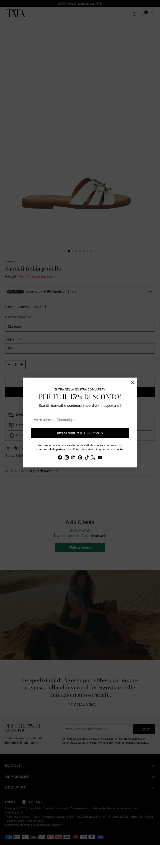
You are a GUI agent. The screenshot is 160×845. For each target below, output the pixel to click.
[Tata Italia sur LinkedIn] (73, 458)
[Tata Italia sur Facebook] (60, 458)
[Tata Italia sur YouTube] (100, 458)
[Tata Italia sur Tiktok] (86, 458)
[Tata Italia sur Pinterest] (80, 458)
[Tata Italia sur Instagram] (66, 458)
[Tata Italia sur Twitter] (93, 458)
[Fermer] (132, 382)
